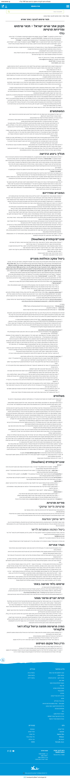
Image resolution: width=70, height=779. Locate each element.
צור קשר (62, 686)
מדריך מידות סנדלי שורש (57, 696)
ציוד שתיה (32, 734)
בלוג (63, 711)
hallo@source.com (59, 536)
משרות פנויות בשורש (58, 688)
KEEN (33, 742)
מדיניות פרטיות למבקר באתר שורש (55, 706)
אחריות (62, 693)
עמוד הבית (66, 16)
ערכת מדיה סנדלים (59, 701)
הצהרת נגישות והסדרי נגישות (56, 719)
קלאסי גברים (31, 673)
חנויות (62, 698)
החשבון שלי (61, 691)
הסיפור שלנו (61, 675)
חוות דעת (61, 680)
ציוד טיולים (32, 739)
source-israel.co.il (34, 499)
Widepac (61, 737)
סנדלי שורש (31, 732)
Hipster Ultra (60, 734)
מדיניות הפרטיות (60, 512)
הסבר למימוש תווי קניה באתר (56, 673)
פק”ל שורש (61, 729)
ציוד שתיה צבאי (30, 737)
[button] (2, 660)
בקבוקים (32, 729)
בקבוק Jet (61, 739)
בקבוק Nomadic (59, 742)
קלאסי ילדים (31, 678)
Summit (62, 732)
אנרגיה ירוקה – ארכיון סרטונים (56, 678)
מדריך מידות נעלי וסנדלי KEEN (56, 716)
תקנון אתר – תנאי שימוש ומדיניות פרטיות (53, 703)
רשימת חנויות (5, 1)
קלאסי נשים (31, 675)
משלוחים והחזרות (59, 709)
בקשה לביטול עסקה (59, 714)
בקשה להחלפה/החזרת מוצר (57, 683)
